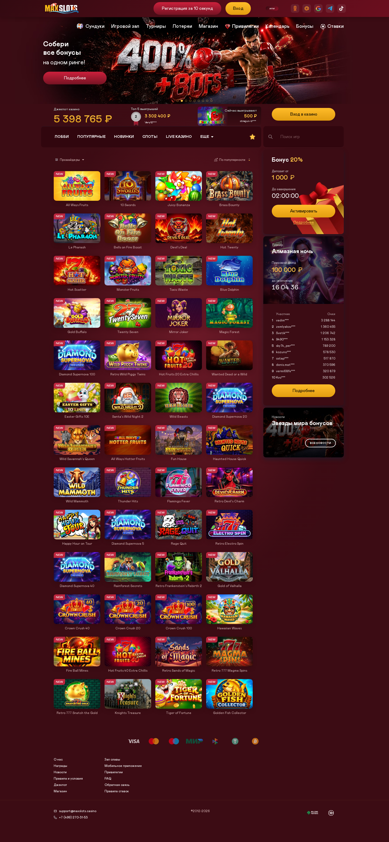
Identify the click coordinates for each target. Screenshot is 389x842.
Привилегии (114, 772)
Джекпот (60, 784)
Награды (60, 765)
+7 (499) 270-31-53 (73, 817)
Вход (238, 8)
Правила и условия (68, 778)
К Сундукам (75, 78)
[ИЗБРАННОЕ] (252, 136)
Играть (77, 198)
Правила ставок (117, 791)
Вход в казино (303, 114)
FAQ (108, 778)
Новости (60, 772)
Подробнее (303, 222)
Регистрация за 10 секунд (187, 8)
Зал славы (112, 759)
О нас (58, 759)
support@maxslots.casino (77, 811)
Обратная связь (117, 784)
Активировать (303, 211)
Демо (60, 171)
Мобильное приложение (123, 765)
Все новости (320, 443)
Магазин (60, 791)
